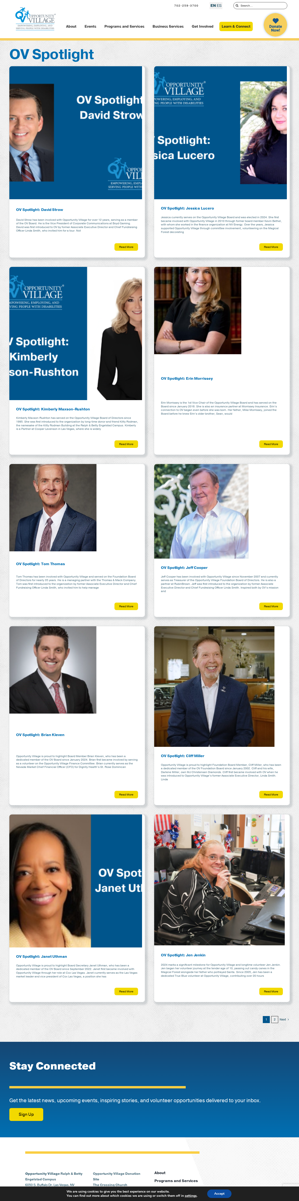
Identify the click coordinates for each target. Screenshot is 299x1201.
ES (219, 5)
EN (213, 5)
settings (191, 1196)
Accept (219, 1193)
